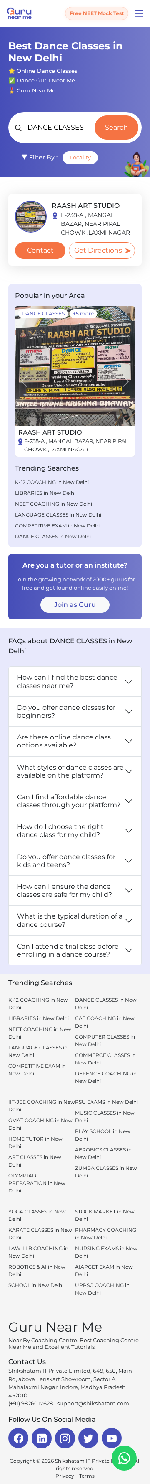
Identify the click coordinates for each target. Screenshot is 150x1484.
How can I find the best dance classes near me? (67, 681)
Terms (87, 1476)
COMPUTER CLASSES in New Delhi (105, 1040)
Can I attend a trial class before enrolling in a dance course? (68, 950)
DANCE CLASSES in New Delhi (53, 536)
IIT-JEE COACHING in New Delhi (41, 1106)
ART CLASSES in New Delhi (34, 1161)
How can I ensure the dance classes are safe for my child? (64, 890)
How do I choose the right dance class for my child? (60, 831)
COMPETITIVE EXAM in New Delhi (57, 525)
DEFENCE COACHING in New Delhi (106, 1077)
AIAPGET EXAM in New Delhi (104, 1270)
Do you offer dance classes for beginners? (66, 711)
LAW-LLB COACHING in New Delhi (38, 1252)
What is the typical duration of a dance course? (69, 920)
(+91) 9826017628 (30, 1403)
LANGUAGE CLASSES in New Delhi (58, 515)
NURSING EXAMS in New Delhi (106, 1252)
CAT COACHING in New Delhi (105, 1022)
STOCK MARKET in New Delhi (105, 1215)
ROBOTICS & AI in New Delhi (36, 1270)
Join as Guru (75, 605)
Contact (40, 250)
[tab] (75, 445)
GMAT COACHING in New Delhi (40, 1124)
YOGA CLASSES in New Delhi (37, 1215)
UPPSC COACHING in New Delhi (102, 1289)
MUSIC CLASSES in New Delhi (105, 1116)
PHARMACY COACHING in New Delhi (105, 1234)
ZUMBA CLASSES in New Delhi (106, 1172)
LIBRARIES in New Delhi (45, 493)
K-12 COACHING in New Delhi (52, 482)
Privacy (64, 1476)
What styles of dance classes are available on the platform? (70, 771)
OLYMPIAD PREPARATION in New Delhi (36, 1183)
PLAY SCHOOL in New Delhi (102, 1135)
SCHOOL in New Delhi (35, 1285)
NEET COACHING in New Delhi (53, 504)
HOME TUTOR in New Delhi (35, 1142)
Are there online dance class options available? (64, 741)
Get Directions (98, 250)
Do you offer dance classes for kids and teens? (66, 861)
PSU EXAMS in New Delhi (106, 1102)
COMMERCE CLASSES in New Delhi (105, 1059)
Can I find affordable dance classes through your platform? (68, 801)
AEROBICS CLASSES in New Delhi (103, 1153)
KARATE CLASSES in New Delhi (40, 1234)
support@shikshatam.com (93, 1403)
